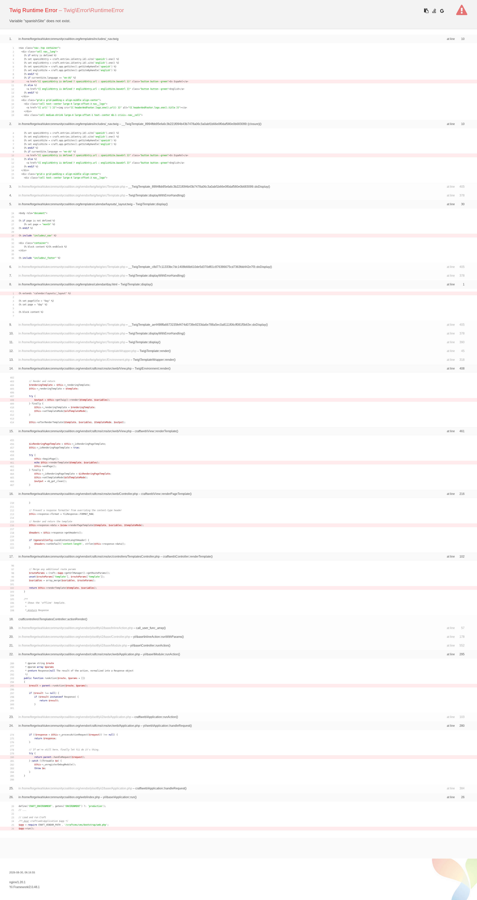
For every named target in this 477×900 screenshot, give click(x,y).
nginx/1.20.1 (17, 882)
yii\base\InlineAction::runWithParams (157, 636)
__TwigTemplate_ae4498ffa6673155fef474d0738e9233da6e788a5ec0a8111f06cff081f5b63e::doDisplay (197, 324)
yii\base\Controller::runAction (149, 645)
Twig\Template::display (151, 204)
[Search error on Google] (442, 10)
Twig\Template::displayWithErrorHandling (155, 195)
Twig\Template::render (154, 351)
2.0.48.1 (34, 887)
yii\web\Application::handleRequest (166, 725)
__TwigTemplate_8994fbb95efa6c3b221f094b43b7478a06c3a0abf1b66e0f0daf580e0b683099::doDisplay (198, 186)
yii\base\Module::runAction (160, 654)
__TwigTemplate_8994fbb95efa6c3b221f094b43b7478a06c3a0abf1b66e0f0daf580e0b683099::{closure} (191, 124)
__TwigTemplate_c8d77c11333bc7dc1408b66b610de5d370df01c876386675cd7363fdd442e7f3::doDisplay (199, 266)
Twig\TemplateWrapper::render (153, 359)
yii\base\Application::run (119, 797)
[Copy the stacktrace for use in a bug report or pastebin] (426, 10)
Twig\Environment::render (152, 368)
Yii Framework (18, 887)
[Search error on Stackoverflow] (434, 10)
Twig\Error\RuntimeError (93, 10)
